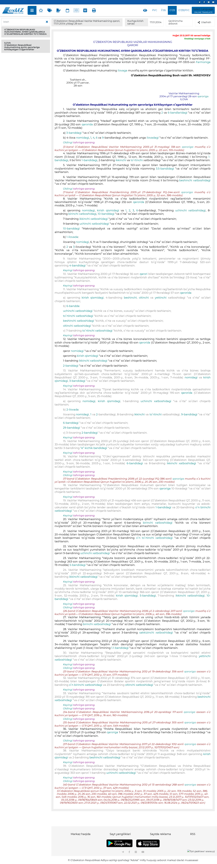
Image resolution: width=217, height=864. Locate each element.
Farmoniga (203, 62)
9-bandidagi (189, 414)
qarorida (88, 124)
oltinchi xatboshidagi (77, 325)
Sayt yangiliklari (120, 834)
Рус (154, 10)
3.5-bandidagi (165, 168)
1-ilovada (72, 237)
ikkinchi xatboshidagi (93, 218)
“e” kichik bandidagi (94, 448)
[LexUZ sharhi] (58, 10)
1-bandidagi (89, 160)
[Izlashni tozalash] (47, 21)
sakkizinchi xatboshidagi (156, 632)
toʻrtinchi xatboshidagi (78, 316)
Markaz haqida (80, 834)
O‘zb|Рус (184, 10)
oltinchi (144, 297)
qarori (144, 274)
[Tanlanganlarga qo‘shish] (40, 10)
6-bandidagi (134, 463)
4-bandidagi (77, 265)
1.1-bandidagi (120, 648)
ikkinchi (121, 160)
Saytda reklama (160, 834)
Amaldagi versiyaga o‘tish (197, 38)
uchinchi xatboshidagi (190, 210)
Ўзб (163, 10)
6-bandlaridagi (178, 112)
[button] (25, 31)
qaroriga (203, 96)
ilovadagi (153, 137)
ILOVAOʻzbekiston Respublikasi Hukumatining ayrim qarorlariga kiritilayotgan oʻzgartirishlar (22, 46)
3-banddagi (74, 132)
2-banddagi (71, 365)
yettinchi (161, 297)
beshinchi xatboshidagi (195, 180)
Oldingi (68, 142)
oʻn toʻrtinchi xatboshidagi (154, 538)
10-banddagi (106, 213)
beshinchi (130, 297)
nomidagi (82, 137)
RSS (192, 834)
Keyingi (68, 270)
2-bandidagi (90, 432)
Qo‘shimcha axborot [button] (175, 22)
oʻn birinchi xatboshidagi (86, 685)
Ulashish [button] (206, 22)
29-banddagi (72, 427)
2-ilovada (72, 409)
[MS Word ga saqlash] (85, 10)
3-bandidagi (77, 381)
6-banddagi (71, 422)
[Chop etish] (94, 10)
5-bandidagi (78, 565)
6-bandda (72, 306)
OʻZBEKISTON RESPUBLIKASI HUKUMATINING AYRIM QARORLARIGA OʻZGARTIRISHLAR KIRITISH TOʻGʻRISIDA (25, 31)
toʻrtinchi (137, 160)
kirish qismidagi (109, 210)
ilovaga (123, 70)
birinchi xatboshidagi (82, 213)
